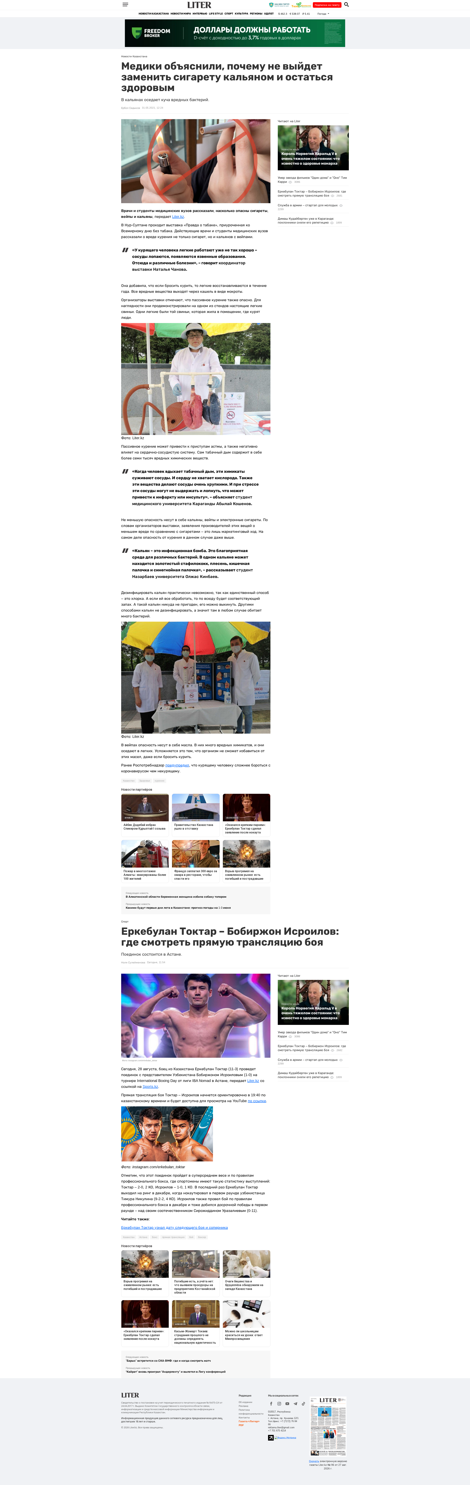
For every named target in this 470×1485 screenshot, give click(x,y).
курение (159, 780)
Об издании (245, 1402)
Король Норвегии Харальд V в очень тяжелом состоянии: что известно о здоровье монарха (310, 158)
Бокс (154, 1237)
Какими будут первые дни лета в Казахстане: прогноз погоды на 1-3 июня (178, 907)
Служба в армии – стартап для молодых (308, 205)
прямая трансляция (173, 1237)
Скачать (314, 1461)
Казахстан (129, 780)
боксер (202, 1237)
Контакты (244, 1417)
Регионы (256, 13)
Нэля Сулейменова (133, 962)
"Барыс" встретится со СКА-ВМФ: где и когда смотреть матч (168, 1360)
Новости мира (181, 13)
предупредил (177, 765)
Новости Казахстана (154, 13)
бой (191, 1237)
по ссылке (257, 1101)
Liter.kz (178, 217)
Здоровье (144, 780)
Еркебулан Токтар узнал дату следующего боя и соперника (174, 1227)
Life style (216, 13)
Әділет (269, 13)
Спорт (229, 13)
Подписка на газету (327, 4)
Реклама (243, 1406)
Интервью (200, 13)
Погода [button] (322, 13)
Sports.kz (150, 1087)
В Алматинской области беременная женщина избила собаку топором (176, 896)
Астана (143, 1237)
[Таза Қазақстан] (302, 4)
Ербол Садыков (130, 107)
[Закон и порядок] (280, 4)
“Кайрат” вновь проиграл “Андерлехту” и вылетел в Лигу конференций (176, 1371)
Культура (241, 13)
